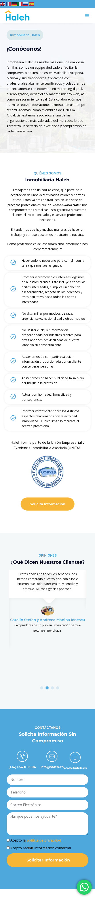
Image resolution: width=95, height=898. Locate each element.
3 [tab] (52, 687)
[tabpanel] (47, 601)
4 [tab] (57, 687)
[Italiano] (20, 3)
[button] (87, 15)
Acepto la (35, 840)
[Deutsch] (14, 3)
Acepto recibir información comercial (40, 848)
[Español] (31, 3)
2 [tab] (47, 687)
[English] (3, 3)
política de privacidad (44, 840)
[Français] (8, 3)
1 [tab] (41, 687)
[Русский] (26, 3)
